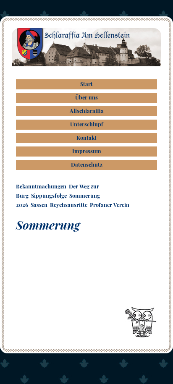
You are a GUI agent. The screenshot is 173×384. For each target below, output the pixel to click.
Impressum (86, 150)
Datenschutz (86, 164)
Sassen (39, 204)
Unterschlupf (86, 124)
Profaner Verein (109, 204)
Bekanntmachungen (41, 186)
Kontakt (86, 137)
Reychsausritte (68, 204)
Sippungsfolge (49, 195)
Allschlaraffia (87, 110)
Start (86, 83)
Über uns (86, 97)
